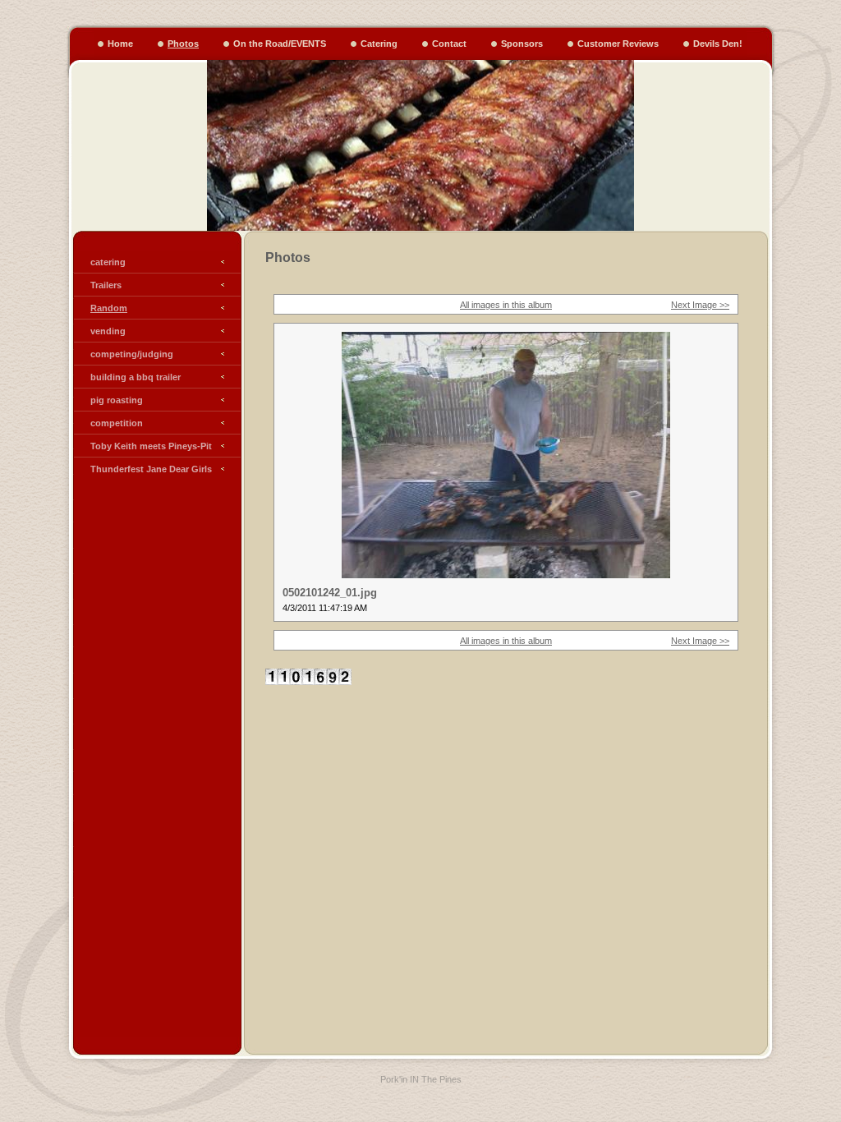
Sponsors (522, 43)
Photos (183, 43)
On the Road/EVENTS (279, 43)
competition (116, 423)
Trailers (106, 285)
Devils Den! (717, 43)
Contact (449, 43)
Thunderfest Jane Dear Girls (151, 469)
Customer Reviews (618, 43)
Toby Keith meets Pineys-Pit (151, 446)
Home (120, 43)
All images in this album (506, 305)
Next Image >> (700, 305)
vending (108, 331)
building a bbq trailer (135, 377)
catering (108, 262)
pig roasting (116, 400)
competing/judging (131, 354)
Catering (379, 43)
